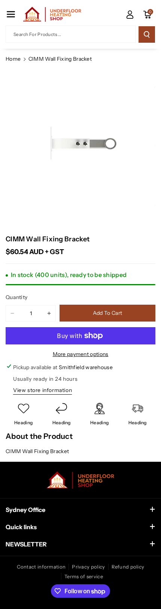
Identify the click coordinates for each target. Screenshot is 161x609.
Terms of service (83, 576)
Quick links (21, 527)
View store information (42, 390)
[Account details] (130, 14)
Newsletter (26, 544)
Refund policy (128, 567)
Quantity (16, 297)
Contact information (41, 567)
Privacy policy (88, 567)
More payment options (81, 354)
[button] (11, 14)
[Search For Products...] (147, 34)
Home (13, 58)
